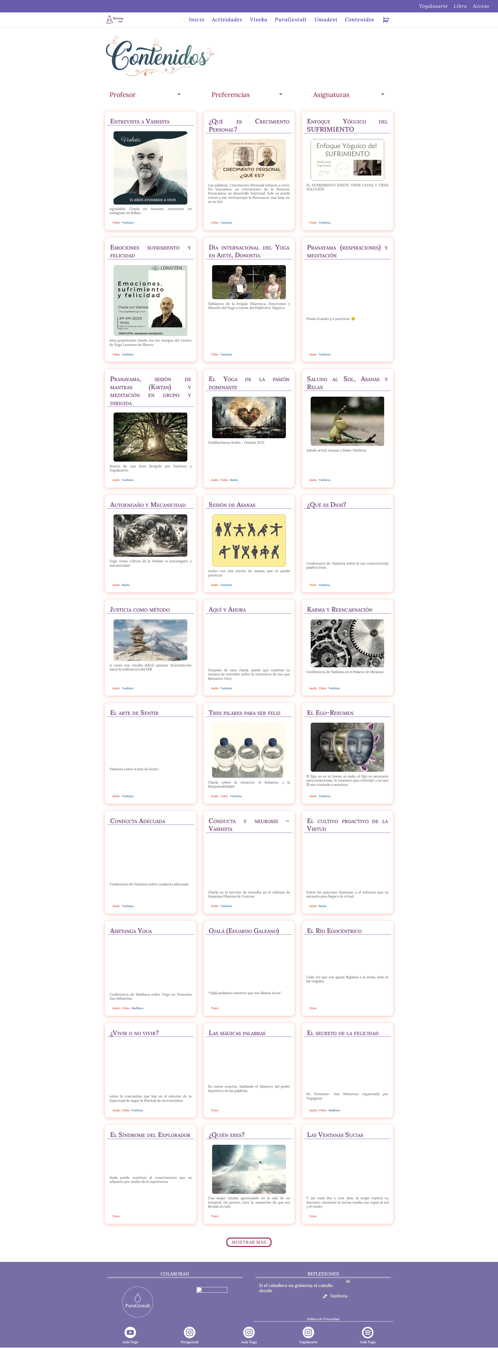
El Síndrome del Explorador (150, 1134)
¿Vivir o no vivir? (134, 1032)
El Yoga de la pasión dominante (249, 382)
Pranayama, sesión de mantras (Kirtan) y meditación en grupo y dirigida (150, 390)
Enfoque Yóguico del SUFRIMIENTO (347, 125)
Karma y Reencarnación (339, 609)
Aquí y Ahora (227, 609)
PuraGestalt (291, 20)
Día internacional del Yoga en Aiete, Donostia (249, 251)
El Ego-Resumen (330, 712)
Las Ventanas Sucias (335, 1134)
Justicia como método (140, 609)
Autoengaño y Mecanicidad (148, 504)
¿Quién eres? (227, 1134)
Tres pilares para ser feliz (245, 712)
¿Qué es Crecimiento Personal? (249, 125)
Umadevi (325, 20)
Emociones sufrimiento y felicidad (150, 251)
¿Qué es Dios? (326, 504)
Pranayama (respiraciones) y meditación (347, 251)
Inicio (196, 20)
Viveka (258, 20)
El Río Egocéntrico (334, 930)
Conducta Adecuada (137, 820)
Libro (460, 6)
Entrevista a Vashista (139, 121)
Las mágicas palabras (237, 1032)
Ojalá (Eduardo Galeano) (244, 930)
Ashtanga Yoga (131, 930)
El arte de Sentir (134, 712)
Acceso (481, 6)
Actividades (227, 20)
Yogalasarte (433, 6)
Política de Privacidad (323, 1319)
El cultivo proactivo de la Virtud (347, 824)
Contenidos (359, 20)
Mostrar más (249, 1242)
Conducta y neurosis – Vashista (249, 824)
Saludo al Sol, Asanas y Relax (347, 382)
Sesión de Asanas (232, 504)
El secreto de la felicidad (343, 1032)
